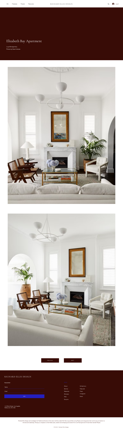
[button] (8, 4)
